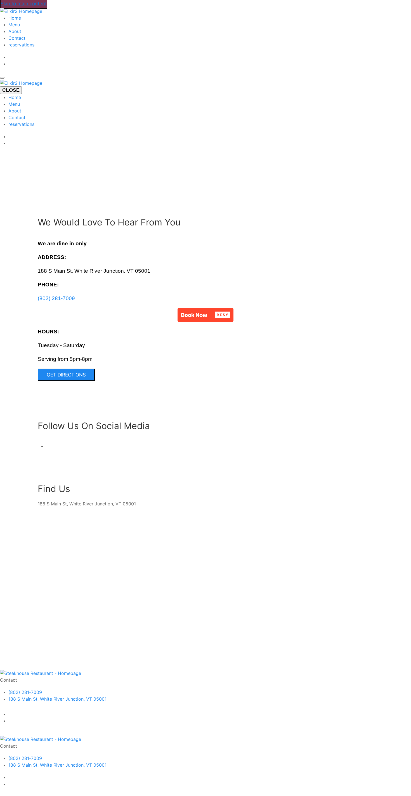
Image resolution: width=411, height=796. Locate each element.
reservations (21, 45)
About (14, 31)
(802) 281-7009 (56, 298)
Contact (16, 38)
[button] (205, 315)
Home (14, 18)
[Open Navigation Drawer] (2, 78)
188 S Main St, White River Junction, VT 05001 (57, 699)
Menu (14, 24)
